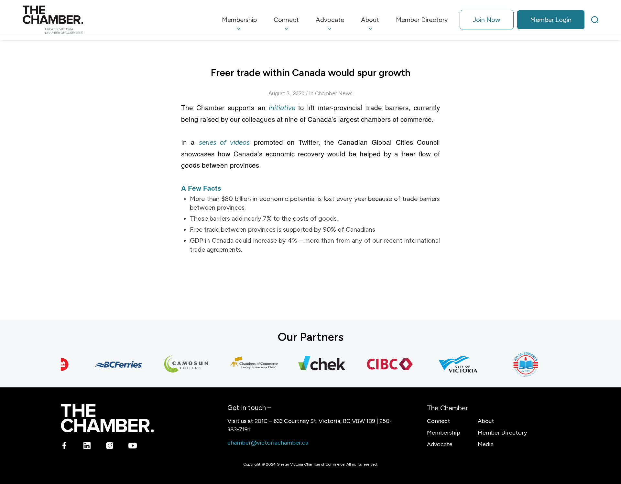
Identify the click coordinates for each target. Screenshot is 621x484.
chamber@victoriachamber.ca (267, 442)
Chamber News (334, 93)
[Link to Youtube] (132, 447)
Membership (443, 432)
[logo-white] (107, 418)
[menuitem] (239, 19)
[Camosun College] (181, 364)
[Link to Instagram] (110, 447)
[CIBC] (385, 364)
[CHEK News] (317, 364)
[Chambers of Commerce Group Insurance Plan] (249, 364)
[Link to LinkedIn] (87, 447)
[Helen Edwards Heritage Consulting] (521, 364)
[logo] (53, 19)
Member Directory (502, 432)
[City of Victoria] (453, 364)
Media (486, 444)
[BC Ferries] (113, 364)
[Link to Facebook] (64, 447)
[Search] (594, 19)
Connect (438, 421)
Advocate (439, 444)
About (486, 421)
